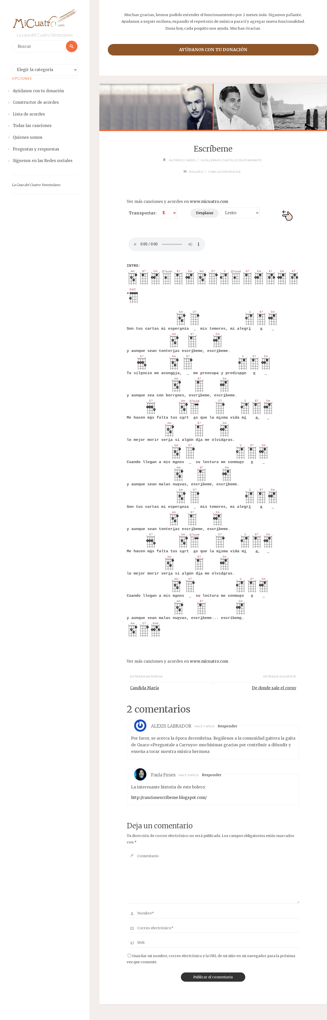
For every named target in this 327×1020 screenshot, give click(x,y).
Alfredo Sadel (182, 160)
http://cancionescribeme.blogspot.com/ (169, 797)
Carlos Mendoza (224, 172)
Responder (227, 726)
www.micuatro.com (209, 201)
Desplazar (205, 213)
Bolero (196, 172)
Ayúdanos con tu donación (213, 49)
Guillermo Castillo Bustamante (231, 160)
